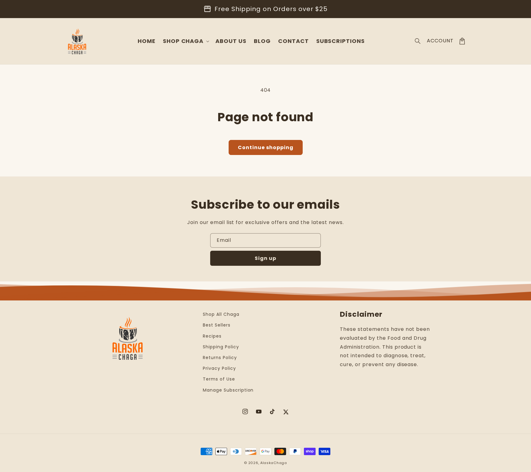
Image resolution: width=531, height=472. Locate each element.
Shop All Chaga (221, 314)
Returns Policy (220, 357)
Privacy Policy (219, 368)
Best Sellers (216, 325)
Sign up (265, 258)
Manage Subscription (228, 390)
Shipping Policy (221, 347)
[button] (418, 41)
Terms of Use (219, 379)
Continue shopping (265, 147)
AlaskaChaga (273, 462)
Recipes (212, 336)
